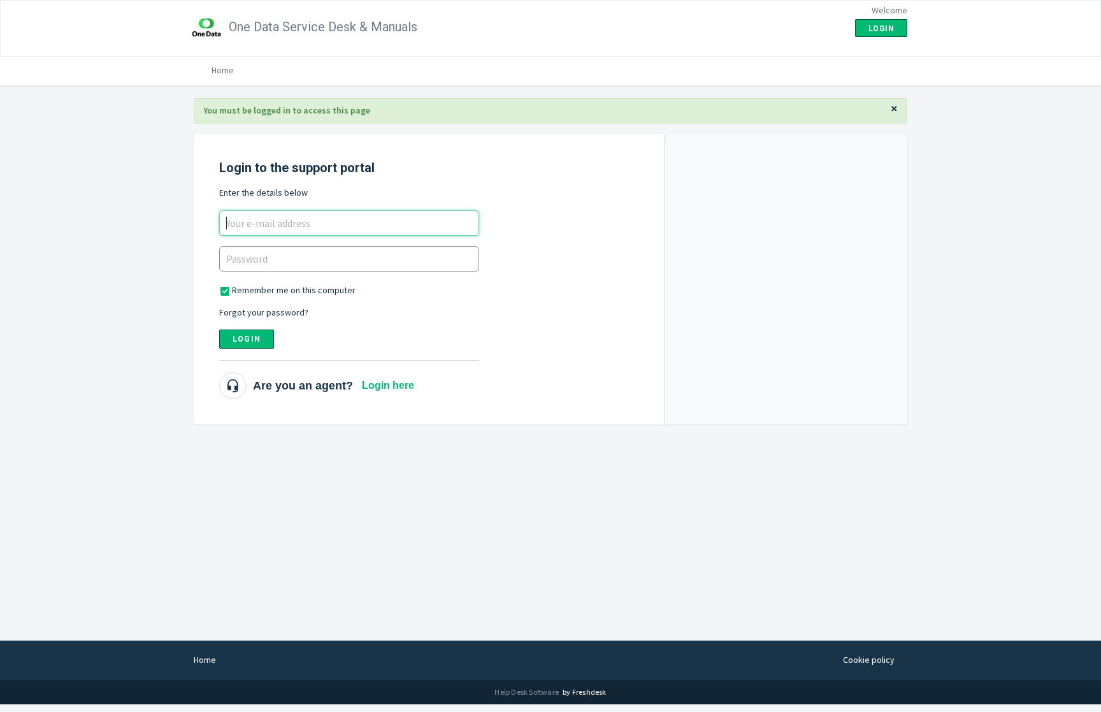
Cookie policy (869, 659)
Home (223, 70)
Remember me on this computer (294, 290)
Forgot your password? (263, 312)
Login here (388, 385)
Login (247, 339)
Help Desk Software (527, 692)
